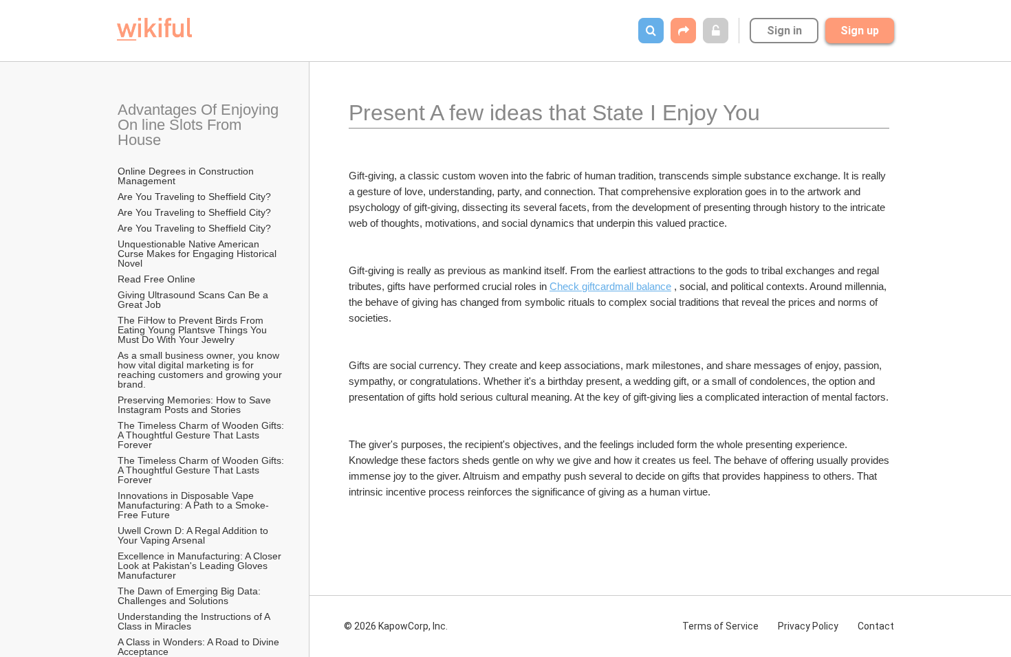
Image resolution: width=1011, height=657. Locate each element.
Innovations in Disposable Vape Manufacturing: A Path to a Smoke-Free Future (193, 505)
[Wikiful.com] (154, 29)
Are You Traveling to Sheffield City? (194, 196)
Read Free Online (158, 279)
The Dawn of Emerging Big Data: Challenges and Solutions (190, 596)
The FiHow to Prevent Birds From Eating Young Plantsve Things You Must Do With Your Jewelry (194, 330)
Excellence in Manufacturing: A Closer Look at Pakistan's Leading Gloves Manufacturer (201, 565)
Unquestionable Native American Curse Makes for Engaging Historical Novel (198, 253)
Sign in (784, 30)
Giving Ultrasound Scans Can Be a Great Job (194, 299)
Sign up (859, 30)
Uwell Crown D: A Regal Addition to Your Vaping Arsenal (194, 535)
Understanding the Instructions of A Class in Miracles (195, 621)
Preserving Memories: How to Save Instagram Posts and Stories (196, 404)
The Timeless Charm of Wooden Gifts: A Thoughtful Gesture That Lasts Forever (202, 435)
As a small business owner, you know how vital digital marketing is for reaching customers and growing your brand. (201, 370)
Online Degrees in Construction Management (187, 176)
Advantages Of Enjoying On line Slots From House (200, 124)
